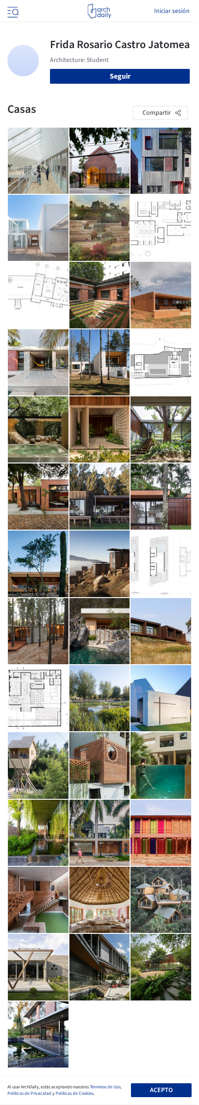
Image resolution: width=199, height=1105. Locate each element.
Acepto (161, 1090)
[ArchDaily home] (99, 11)
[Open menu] (12, 11)
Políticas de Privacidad (29, 1093)
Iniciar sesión (172, 11)
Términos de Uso (105, 1087)
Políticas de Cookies (74, 1093)
